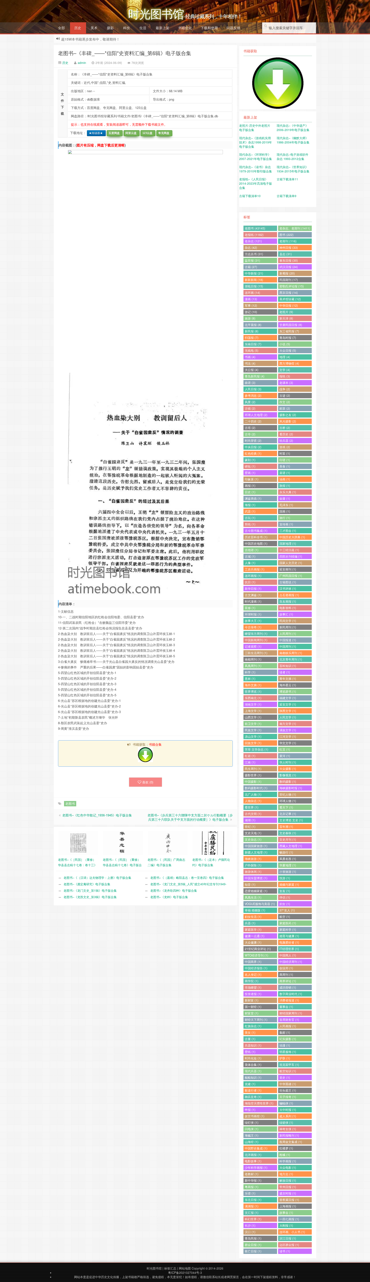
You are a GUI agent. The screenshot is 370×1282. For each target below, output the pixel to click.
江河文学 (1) (287, 736)
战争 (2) (284, 389)
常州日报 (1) (287, 1187)
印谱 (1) (284, 460)
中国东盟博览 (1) (256, 878)
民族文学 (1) (253, 730)
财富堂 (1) (251, 1013)
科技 (126, 27)
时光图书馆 (154, 1268)
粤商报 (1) (251, 1187)
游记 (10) (251, 312)
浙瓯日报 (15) (254, 286)
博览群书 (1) (287, 691)
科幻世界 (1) (253, 1219)
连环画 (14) (252, 292)
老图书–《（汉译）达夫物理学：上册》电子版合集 (97, 877)
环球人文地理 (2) (256, 415)
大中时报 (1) (287, 1109)
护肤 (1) (284, 1058)
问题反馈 (233, 27)
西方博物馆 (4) (289, 363)
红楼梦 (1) (286, 1148)
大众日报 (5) (287, 350)
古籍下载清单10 (250, 196)
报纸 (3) (284, 376)
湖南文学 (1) (253, 704)
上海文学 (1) (253, 711)
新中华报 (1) (253, 1180)
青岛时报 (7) (287, 337)
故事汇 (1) (286, 614)
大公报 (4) (251, 370)
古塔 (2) (250, 427)
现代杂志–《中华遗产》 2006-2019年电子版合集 (293, 127)
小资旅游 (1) (287, 871)
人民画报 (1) (287, 1026)
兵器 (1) (250, 923)
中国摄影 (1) (253, 781)
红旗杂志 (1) (253, 1026)
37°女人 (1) (287, 910)
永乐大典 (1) (287, 492)
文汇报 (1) (251, 1212)
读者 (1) (284, 672)
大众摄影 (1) (287, 768)
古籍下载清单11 (287, 179)
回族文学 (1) (253, 743)
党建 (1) (250, 1084)
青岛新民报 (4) (254, 376)
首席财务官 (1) (289, 1019)
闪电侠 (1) (251, 1129)
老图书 (70, 803)
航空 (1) (284, 916)
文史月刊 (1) (287, 839)
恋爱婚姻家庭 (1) (256, 891)
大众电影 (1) (287, 1167)
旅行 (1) (284, 518)
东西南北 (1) (253, 698)
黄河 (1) (284, 756)
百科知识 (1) (287, 666)
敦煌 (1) (284, 485)
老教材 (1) (251, 1174)
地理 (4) (284, 357)
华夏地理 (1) (287, 865)
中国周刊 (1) (287, 646)
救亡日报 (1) (253, 1251)
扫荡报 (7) (251, 337)
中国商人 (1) (287, 955)
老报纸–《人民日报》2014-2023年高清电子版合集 (255, 183)
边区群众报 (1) (289, 1245)
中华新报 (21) (254, 273)
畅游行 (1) (286, 852)
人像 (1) (250, 563)
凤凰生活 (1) (253, 897)
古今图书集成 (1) (256, 530)
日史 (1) (250, 492)
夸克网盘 (163, 133)
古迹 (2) (284, 395)
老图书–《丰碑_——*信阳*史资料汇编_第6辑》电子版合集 (124, 53)
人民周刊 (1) (287, 633)
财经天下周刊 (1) (256, 1019)
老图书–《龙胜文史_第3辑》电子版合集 (90, 897)
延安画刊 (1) (287, 569)
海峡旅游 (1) (253, 859)
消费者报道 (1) (289, 1000)
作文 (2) (284, 402)
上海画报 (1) (287, 1206)
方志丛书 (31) (254, 254)
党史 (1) (284, 1077)
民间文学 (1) (287, 620)
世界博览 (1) (253, 691)
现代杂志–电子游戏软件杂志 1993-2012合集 (292, 156)
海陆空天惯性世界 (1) (259, 1103)
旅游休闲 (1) (253, 871)
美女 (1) (250, 1032)
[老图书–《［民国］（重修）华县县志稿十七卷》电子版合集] (123, 842)
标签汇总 (170, 1268)
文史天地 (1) (253, 833)
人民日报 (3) (253, 389)
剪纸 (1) (250, 524)
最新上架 (162, 27)
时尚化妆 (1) (253, 1058)
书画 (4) (250, 357)
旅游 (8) (250, 318)
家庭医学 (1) (253, 929)
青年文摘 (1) (287, 678)
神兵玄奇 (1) (253, 1097)
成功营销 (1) (287, 987)
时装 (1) (284, 453)
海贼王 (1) (251, 1135)
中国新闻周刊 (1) (256, 640)
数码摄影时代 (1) (256, 788)
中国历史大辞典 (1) (292, 537)
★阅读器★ (95, 133)
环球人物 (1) (287, 801)
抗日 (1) (250, 582)
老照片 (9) (286, 312)
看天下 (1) (286, 807)
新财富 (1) (251, 1000)
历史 (77, 27)
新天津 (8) (286, 318)
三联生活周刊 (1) (256, 653)
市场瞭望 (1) (253, 987)
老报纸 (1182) (254, 234)
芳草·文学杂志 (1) (256, 749)
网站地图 (185, 1268)
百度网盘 (113, 133)
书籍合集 (155, 744)
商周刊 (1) (286, 974)
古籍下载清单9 (286, 196)
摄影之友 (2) (287, 415)
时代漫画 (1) (253, 601)
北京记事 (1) (287, 813)
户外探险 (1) (253, 865)
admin (82, 62)
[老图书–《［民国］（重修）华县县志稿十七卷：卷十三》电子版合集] (78, 842)
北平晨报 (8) (253, 325)
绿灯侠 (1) (251, 1122)
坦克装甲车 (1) (289, 1064)
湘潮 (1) (250, 820)
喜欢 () (147, 782)
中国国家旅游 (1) (256, 846)
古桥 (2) (284, 427)
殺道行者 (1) (253, 1090)
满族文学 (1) (287, 730)
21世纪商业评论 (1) (258, 949)
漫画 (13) (251, 299)
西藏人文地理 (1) (290, 846)
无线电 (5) (251, 350)
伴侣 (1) (284, 897)
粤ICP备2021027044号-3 (185, 1272)
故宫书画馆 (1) (254, 1116)
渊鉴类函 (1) (253, 498)
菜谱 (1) (284, 473)
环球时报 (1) (253, 614)
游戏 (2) (284, 447)
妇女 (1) (284, 904)
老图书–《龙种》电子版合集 (169, 897)
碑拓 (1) (250, 466)
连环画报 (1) (253, 575)
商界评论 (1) (287, 981)
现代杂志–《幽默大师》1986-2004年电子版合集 (293, 140)
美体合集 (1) (253, 1064)
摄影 (110, 27)
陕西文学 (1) (287, 711)
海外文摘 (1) (253, 685)
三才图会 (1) (287, 530)
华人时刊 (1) (287, 762)
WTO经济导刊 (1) (256, 955)
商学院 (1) (251, 981)
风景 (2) (250, 402)
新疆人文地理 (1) (256, 852)
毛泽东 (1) (286, 505)
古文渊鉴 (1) (253, 595)
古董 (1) (250, 1039)
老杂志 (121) (253, 241)
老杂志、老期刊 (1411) (294, 228)
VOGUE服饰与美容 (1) (260, 904)
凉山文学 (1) (253, 736)
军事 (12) (251, 305)
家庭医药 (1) (287, 923)
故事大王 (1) (253, 620)
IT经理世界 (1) (289, 949)
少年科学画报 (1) (256, 1167)
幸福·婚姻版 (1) (255, 910)
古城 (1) (250, 556)
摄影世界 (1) (253, 775)
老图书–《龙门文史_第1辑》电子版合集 (90, 890)
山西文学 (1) (253, 717)
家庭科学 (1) (287, 929)
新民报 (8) (251, 331)
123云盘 (146, 133)
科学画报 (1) (287, 1161)
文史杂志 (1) (253, 839)
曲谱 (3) (250, 382)
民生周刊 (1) (253, 768)
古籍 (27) (251, 267)
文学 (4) (284, 370)
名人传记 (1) (253, 974)
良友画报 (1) (287, 601)
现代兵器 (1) (253, 1071)
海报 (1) (250, 505)
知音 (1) (250, 884)
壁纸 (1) (250, 1052)
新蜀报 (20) (287, 273)
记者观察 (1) (253, 646)
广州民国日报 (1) (290, 575)
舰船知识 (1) (253, 1077)
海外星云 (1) (287, 685)
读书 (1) (284, 1251)
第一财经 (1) (253, 1006)
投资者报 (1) (253, 994)
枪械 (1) (284, 1154)
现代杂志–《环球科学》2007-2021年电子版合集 (255, 156)
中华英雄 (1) (287, 1084)
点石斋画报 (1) (289, 595)
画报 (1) (250, 485)
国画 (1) (284, 511)
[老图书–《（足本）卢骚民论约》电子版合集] (212, 842)
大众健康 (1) (253, 942)
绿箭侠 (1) (286, 1122)
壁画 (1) (250, 473)
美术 (94, 27)
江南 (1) (250, 762)
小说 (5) (284, 344)
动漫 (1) (284, 1045)
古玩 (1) (250, 518)
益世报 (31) (252, 260)
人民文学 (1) (287, 717)
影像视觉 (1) (287, 775)
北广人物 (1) (253, 794)
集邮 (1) (284, 1032)
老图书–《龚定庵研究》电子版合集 (87, 884)
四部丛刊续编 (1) (290, 556)
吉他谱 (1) (251, 550)
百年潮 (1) (286, 826)
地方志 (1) (286, 1174)
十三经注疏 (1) (289, 550)
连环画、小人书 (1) (292, 1232)
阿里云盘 (130, 133)
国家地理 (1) (287, 543)
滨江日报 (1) (287, 1238)
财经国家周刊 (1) (290, 1013)
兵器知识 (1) (253, 1045)
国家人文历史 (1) (290, 563)
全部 (61, 27)
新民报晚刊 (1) (289, 1135)
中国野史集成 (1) (256, 1148)
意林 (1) (250, 678)
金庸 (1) (284, 498)
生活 (142, 27)
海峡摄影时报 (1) (290, 788)
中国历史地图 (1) (256, 543)
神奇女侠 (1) (287, 1129)
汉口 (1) (250, 1232)
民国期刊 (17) (288, 280)
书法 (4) (250, 363)
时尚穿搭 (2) (253, 440)
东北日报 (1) (253, 1200)
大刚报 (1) (286, 1225)
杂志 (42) (251, 247)
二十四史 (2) (253, 421)
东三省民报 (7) (289, 331)
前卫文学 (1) (253, 723)
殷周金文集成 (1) (290, 1142)
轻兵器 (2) (286, 440)
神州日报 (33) (288, 247)
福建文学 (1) (287, 698)
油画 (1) (284, 479)
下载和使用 (209, 27)
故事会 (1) (286, 1212)
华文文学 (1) (287, 743)
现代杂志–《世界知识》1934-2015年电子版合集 (293, 169)
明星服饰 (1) (287, 1052)
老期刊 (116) (288, 241)
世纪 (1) (250, 826)
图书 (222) (286, 234)
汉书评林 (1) (287, 588)
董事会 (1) (286, 1006)
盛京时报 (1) (287, 1193)
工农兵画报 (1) (254, 569)
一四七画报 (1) (289, 1219)
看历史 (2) (286, 434)
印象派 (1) (251, 479)
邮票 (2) (284, 408)
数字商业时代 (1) (290, 994)
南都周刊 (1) (253, 659)
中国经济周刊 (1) (290, 961)
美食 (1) (284, 466)
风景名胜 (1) (287, 859)
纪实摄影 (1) (287, 1039)
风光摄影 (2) (287, 421)
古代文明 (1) (253, 813)
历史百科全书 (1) (256, 537)
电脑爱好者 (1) (289, 942)
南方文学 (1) (287, 723)
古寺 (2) (250, 434)
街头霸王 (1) (287, 1090)
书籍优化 (185, 27)
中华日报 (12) (288, 305)
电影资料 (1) (287, 608)
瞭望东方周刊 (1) (256, 633)
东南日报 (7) (253, 344)
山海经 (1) (251, 1142)
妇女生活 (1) (253, 916)
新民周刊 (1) (287, 627)
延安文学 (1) (287, 704)
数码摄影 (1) (287, 781)
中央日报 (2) (253, 447)
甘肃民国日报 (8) (290, 325)
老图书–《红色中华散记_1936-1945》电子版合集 (97, 815)
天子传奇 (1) (287, 1097)
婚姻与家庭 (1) (289, 884)
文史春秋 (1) (287, 833)
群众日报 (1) (253, 1245)
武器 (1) (250, 511)
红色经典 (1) (253, 453)
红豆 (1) (284, 749)
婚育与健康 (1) (289, 936)
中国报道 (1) (287, 640)
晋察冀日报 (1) (289, 1200)
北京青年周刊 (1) (290, 659)
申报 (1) (250, 1109)
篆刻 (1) (250, 460)
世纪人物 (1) (287, 794)
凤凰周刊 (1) (253, 666)
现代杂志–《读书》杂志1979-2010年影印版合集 (255, 169)
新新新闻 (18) (254, 280)
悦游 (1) (284, 878)
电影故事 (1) (253, 1161)
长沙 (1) (250, 1225)
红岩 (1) (250, 756)
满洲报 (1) (251, 1206)
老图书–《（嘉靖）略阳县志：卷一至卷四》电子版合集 (187, 877)
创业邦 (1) (286, 968)
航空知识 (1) (287, 1071)
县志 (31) (285, 254)
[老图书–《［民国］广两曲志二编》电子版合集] (168, 842)
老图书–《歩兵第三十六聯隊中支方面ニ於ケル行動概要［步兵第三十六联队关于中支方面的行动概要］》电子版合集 (190, 817)
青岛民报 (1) (253, 1238)
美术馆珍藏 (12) (290, 299)
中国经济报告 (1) (256, 968)
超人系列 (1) (287, 1116)
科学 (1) (250, 672)
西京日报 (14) (288, 292)
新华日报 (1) (253, 588)
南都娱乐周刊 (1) (290, 653)
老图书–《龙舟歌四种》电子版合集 (173, 890)
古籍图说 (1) (287, 582)
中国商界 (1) (253, 961)
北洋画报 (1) (253, 1154)
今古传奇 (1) (253, 627)
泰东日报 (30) (288, 260)
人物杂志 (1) (253, 801)
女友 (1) (284, 891)
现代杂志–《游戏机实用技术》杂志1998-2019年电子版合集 (255, 142)
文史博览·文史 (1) (291, 820)
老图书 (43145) (255, 228)
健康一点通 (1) (254, 936)
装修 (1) (250, 608)
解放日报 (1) (287, 1180)
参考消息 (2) (253, 395)
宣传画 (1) (286, 524)
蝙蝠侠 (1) (286, 1103)
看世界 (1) (251, 807)
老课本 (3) (286, 382)
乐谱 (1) (250, 1193)
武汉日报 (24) (288, 267)
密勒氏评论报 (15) (291, 286)
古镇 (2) (250, 408)
